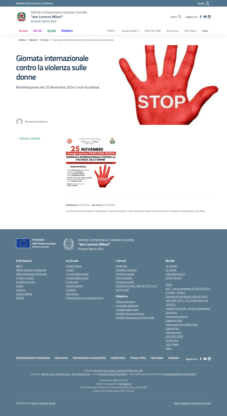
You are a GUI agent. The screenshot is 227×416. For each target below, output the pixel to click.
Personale (121, 266)
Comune (20, 290)
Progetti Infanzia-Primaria (130, 314)
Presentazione (74, 266)
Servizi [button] (37, 30)
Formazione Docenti (177, 316)
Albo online (61, 358)
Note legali (157, 358)
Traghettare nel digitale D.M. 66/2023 (186, 296)
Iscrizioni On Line (25, 282)
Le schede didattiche (127, 306)
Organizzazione (74, 286)
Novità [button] (51, 30)
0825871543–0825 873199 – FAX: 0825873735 (65, 374)
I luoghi (70, 270)
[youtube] (205, 16)
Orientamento (173, 332)
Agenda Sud (172, 328)
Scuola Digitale (24, 294)
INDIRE (20, 298)
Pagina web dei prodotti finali (182, 324)
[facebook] (200, 16)
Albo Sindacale (124, 278)
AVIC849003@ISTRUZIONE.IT (113, 374)
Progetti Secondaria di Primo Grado (135, 318)
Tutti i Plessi (190, 31)
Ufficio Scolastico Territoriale (31, 274)
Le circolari (171, 266)
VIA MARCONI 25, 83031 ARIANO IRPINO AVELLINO (118, 370)
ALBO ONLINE (174, 278)
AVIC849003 (125, 383)
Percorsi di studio (125, 274)
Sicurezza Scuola (125, 282)
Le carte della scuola (77, 278)
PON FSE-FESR (153, 31)
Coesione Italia (129, 31)
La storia (70, 290)
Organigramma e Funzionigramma (84, 298)
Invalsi (19, 286)
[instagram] (209, 16)
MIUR (19, 266)
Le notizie (171, 270)
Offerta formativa (125, 302)
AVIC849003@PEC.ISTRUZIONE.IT (180, 374)
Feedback (173, 358)
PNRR (110, 31)
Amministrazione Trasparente (33, 358)
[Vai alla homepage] (21, 17)
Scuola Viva (172, 31)
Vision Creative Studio (44, 403)
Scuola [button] (23, 30)
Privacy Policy (138, 358)
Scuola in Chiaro (25, 278)
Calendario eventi (175, 274)
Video (205, 31)
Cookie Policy (118, 358)
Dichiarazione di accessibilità (89, 358)
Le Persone (72, 282)
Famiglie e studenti (126, 270)
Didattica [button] (67, 30)
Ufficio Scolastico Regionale (31, 270)
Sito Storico (72, 294)
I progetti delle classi (127, 310)
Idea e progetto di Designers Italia (192, 403)
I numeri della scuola (77, 274)
